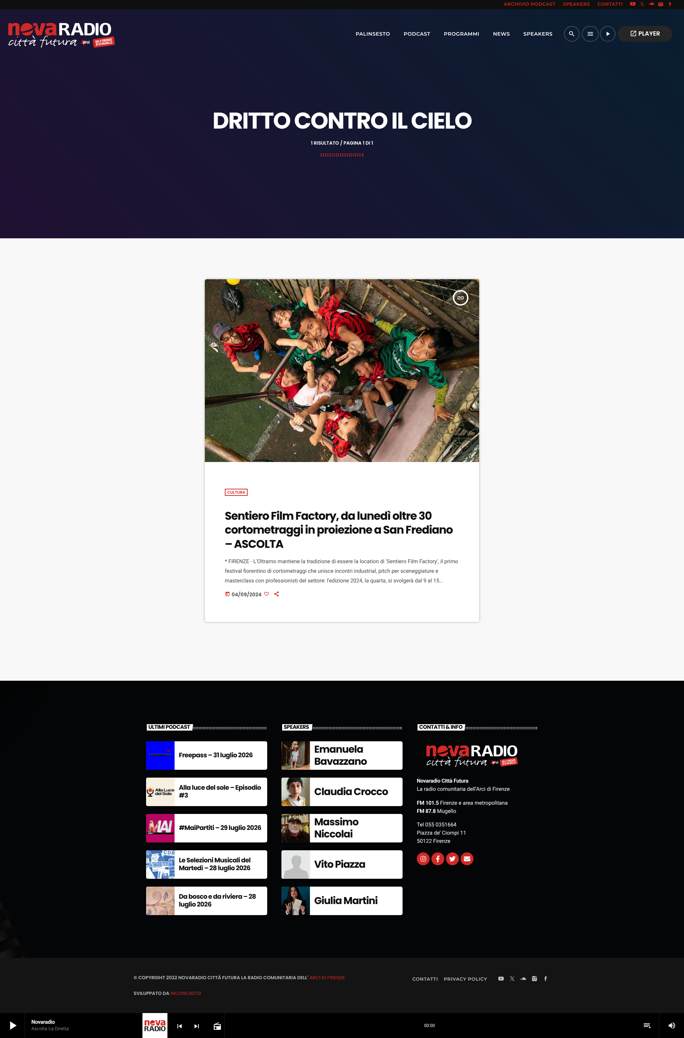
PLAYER (645, 33)
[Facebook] (670, 4)
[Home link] (46, 33)
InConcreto (185, 993)
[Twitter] (452, 858)
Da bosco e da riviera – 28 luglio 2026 (217, 900)
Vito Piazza (339, 864)
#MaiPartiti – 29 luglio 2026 (220, 828)
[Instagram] (661, 4)
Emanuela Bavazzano (340, 755)
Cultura (236, 492)
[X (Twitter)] (642, 4)
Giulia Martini (346, 901)
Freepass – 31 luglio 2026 (216, 755)
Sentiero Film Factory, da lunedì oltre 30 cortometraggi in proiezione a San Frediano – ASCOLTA (339, 530)
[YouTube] (633, 4)
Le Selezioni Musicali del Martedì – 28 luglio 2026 (214, 864)
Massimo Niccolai (336, 828)
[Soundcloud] (651, 4)
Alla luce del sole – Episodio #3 (220, 791)
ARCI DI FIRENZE (327, 977)
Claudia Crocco (351, 792)
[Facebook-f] (437, 858)
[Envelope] (467, 858)
